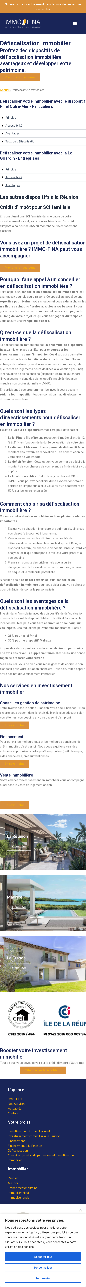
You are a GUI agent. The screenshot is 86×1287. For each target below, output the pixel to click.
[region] (43, 1250)
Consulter (19, 846)
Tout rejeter (43, 1278)
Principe (10, 117)
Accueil (5, 90)
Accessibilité (13, 125)
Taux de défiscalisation (20, 141)
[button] (74, 23)
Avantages (12, 133)
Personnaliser (43, 1267)
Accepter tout (43, 1256)
